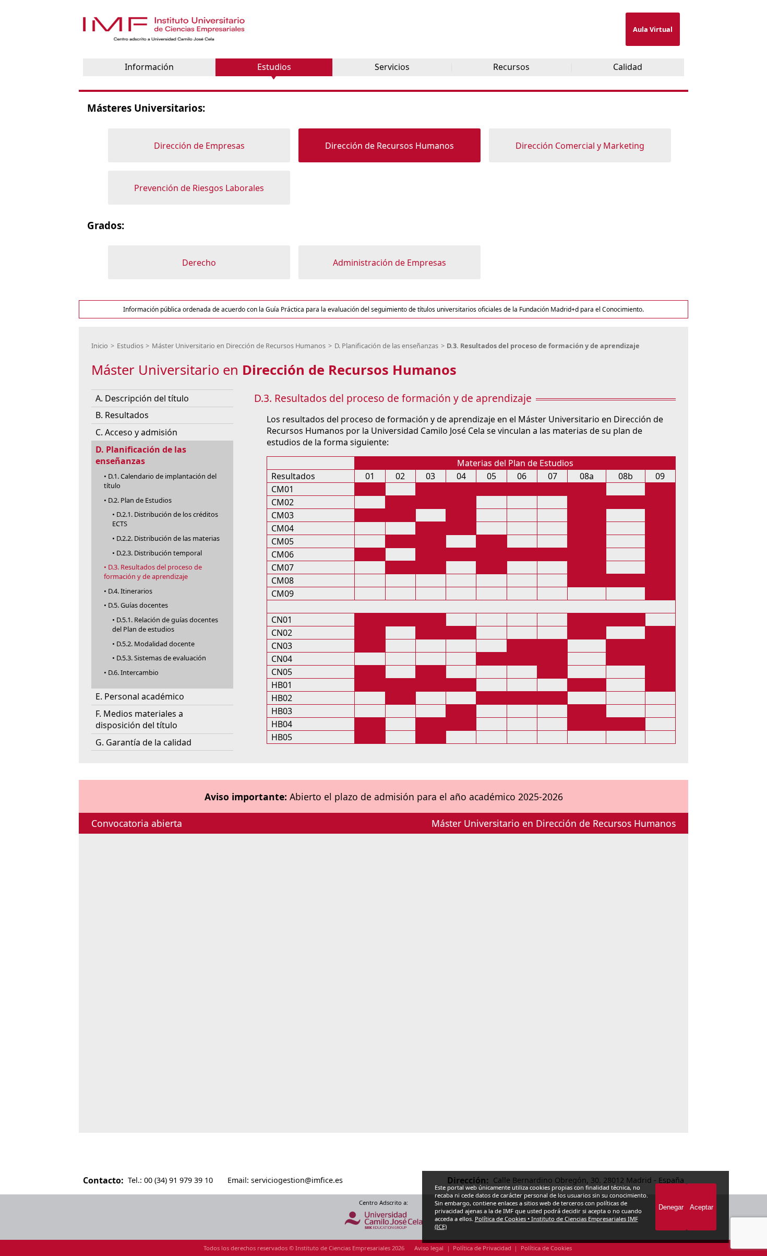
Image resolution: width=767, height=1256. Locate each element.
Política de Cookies (546, 1248)
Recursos (511, 67)
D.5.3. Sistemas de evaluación (161, 657)
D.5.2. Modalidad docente (155, 643)
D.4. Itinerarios (130, 591)
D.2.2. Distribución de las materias (168, 538)
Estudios (274, 67)
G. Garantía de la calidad (143, 742)
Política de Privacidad (482, 1248)
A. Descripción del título (142, 398)
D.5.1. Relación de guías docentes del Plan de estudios (165, 624)
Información (149, 67)
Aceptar (701, 1207)
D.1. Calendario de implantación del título (160, 480)
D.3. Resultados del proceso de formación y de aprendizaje (543, 345)
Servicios (392, 67)
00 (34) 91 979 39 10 (178, 1180)
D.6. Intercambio (133, 672)
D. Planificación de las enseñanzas (386, 345)
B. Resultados (122, 415)
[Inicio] (165, 38)
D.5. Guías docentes (138, 605)
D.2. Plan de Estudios (140, 500)
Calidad (627, 67)
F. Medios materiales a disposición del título (139, 719)
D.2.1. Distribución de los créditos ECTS (165, 518)
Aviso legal (429, 1248)
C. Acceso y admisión (136, 432)
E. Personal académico (139, 696)
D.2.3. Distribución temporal (159, 553)
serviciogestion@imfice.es (297, 1180)
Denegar (671, 1207)
